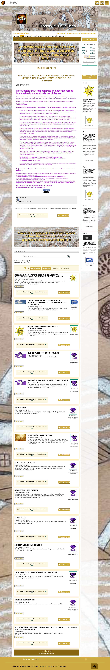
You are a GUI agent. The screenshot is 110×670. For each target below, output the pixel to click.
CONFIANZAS (20, 518)
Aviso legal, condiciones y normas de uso (44, 666)
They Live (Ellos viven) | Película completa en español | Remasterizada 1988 (89, 244)
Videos (34, 36)
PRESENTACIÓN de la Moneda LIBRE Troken (48, 380)
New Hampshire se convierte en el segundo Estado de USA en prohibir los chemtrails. (47, 302)
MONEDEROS (20, 408)
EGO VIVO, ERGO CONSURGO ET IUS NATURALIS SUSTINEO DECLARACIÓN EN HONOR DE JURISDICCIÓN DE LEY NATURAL (89, 211)
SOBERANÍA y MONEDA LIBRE (40, 435)
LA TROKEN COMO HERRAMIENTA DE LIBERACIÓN (36, 572)
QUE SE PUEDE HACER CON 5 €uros (43, 353)
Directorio (46, 36)
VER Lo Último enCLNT (89, 77)
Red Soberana (24, 86)
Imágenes (28, 36)
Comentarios (64, 215)
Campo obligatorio (86, 64)
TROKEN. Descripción (25, 600)
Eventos (39, 36)
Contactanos (61, 36)
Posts (22, 36)
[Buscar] (68, 256)
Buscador (53, 36)
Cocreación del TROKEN (26, 490)
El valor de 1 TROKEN (25, 463)
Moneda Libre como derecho (29, 545)
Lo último (16, 36)
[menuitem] (102, 3)
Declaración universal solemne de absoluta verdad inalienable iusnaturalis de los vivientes (39, 276)
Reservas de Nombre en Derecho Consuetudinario (43, 327)
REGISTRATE (89, 39)
